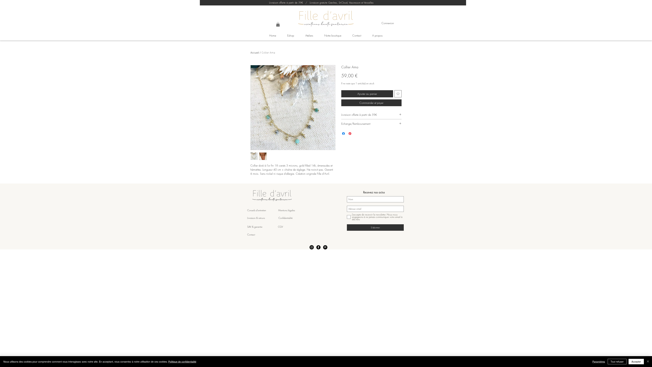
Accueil (254, 53)
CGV (280, 226)
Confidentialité (285, 218)
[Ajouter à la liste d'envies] (398, 93)
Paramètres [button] (598, 361)
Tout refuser (617, 361)
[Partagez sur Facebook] (343, 134)
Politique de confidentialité (182, 361)
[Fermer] (648, 361)
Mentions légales (286, 210)
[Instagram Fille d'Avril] (312, 247)
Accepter (636, 361)
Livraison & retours (262, 218)
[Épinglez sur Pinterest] (350, 134)
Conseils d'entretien (256, 210)
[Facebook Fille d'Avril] (318, 247)
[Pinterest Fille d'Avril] (325, 247)
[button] (278, 24)
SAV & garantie (262, 226)
